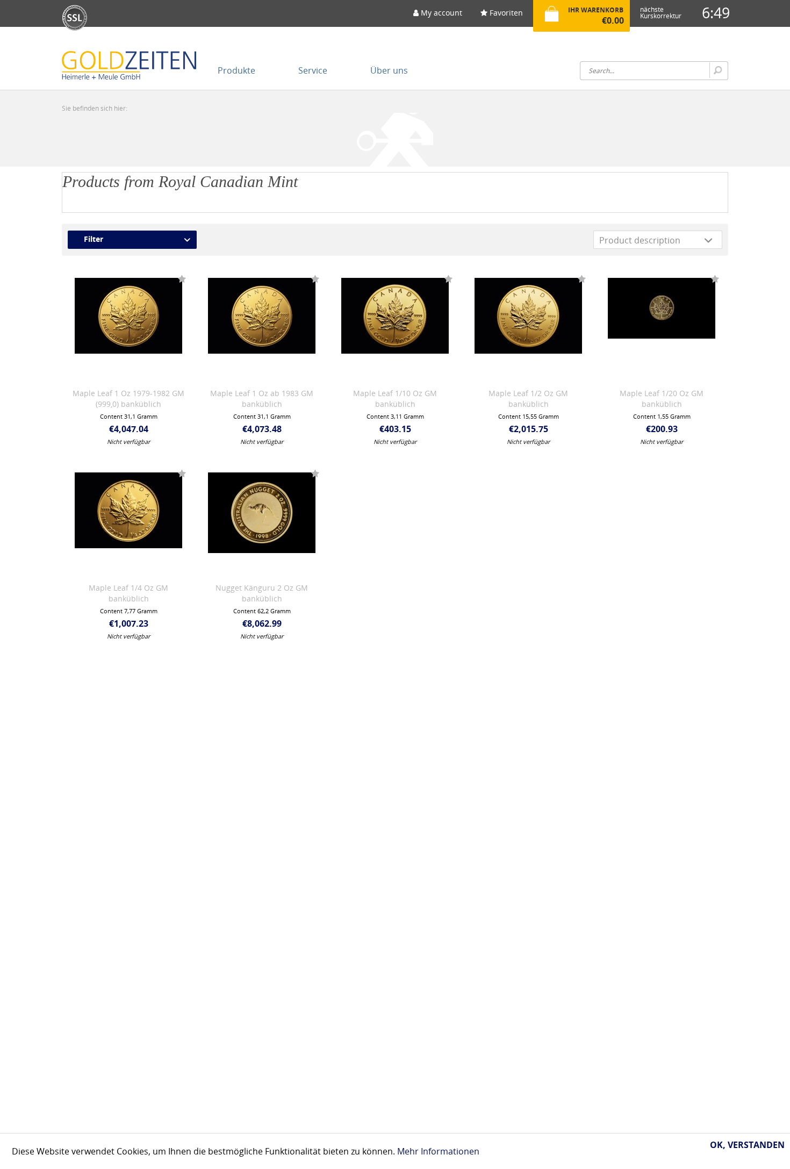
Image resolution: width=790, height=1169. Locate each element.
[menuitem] (437, 16)
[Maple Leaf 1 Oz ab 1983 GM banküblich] (261, 326)
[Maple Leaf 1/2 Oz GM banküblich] (528, 326)
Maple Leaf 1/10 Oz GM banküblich (395, 398)
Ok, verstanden (747, 1145)
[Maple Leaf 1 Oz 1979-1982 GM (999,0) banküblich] (128, 326)
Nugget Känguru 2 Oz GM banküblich (262, 593)
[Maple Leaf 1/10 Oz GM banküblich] (395, 326)
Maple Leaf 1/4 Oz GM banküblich (128, 593)
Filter (93, 239)
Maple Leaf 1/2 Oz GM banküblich (528, 398)
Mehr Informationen (438, 1151)
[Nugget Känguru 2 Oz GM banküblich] (261, 520)
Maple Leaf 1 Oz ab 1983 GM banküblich (261, 398)
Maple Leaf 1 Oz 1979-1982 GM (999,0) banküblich (128, 398)
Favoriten (505, 13)
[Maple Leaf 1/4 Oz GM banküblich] (128, 520)
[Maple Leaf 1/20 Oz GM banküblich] (661, 326)
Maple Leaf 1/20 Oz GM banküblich (661, 398)
